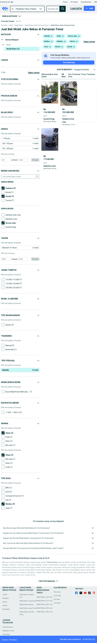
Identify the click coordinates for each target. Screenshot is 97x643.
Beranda (4, 25)
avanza (18, 21)
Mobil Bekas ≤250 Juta (44, 608)
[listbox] (52, 36)
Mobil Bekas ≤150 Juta (44, 601)
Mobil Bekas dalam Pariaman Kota (63, 25)
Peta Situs (57, 592)
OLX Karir (57, 599)
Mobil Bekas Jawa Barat (28, 601)
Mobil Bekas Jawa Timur (28, 608)
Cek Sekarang (69, 62)
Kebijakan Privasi (8, 631)
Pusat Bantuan (8, 627)
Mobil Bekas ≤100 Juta (44, 597)
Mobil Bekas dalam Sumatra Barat (37, 25)
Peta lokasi (13, 640)
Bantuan (5, 640)
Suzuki (5, 605)
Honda (5, 602)
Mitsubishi (6, 609)
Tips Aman (6, 634)
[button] (6, 2)
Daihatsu (6, 598)
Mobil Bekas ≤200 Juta (44, 604)
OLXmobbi (57, 596)
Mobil (11, 25)
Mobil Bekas (19, 25)
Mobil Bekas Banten (26, 604)
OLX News (57, 603)
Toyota (5, 594)
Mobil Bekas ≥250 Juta (44, 612)
